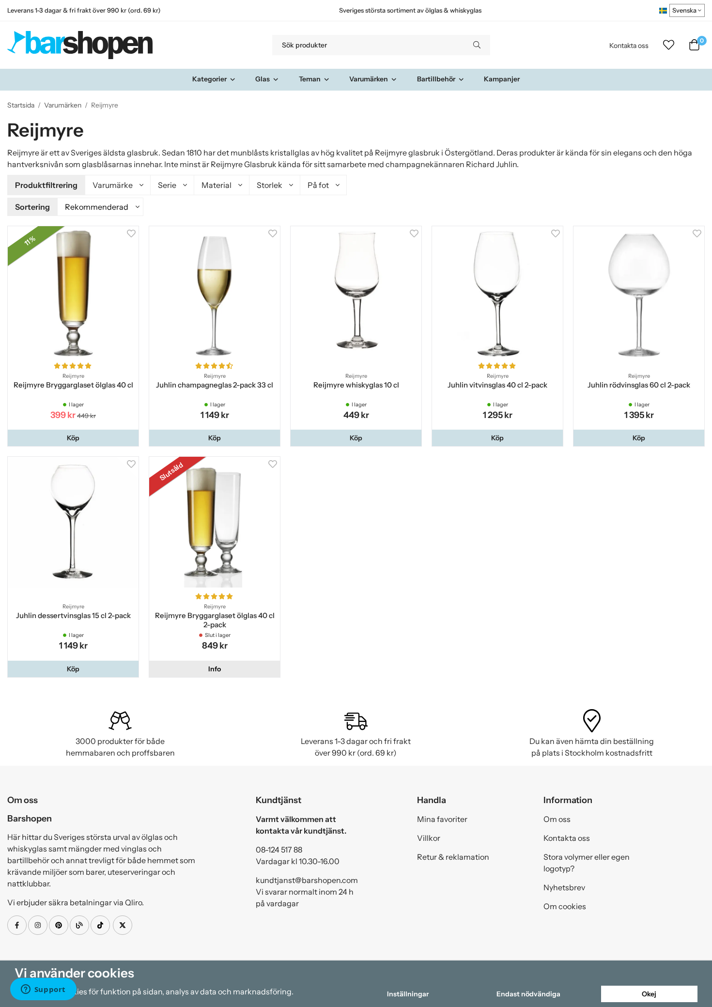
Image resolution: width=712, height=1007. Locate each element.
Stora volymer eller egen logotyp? (586, 862)
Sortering (32, 207)
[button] (73, 438)
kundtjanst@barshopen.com (307, 880)
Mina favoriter (442, 819)
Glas (262, 79)
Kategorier (209, 79)
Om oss (557, 819)
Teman (310, 79)
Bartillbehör (436, 79)
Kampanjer (502, 79)
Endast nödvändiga (528, 994)
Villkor (428, 838)
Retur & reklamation (453, 857)
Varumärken (368, 79)
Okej (649, 994)
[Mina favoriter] (668, 45)
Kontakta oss (629, 45)
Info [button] (214, 669)
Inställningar (408, 994)
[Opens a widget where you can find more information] (43, 990)
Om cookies (564, 906)
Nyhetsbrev (564, 887)
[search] (477, 45)
